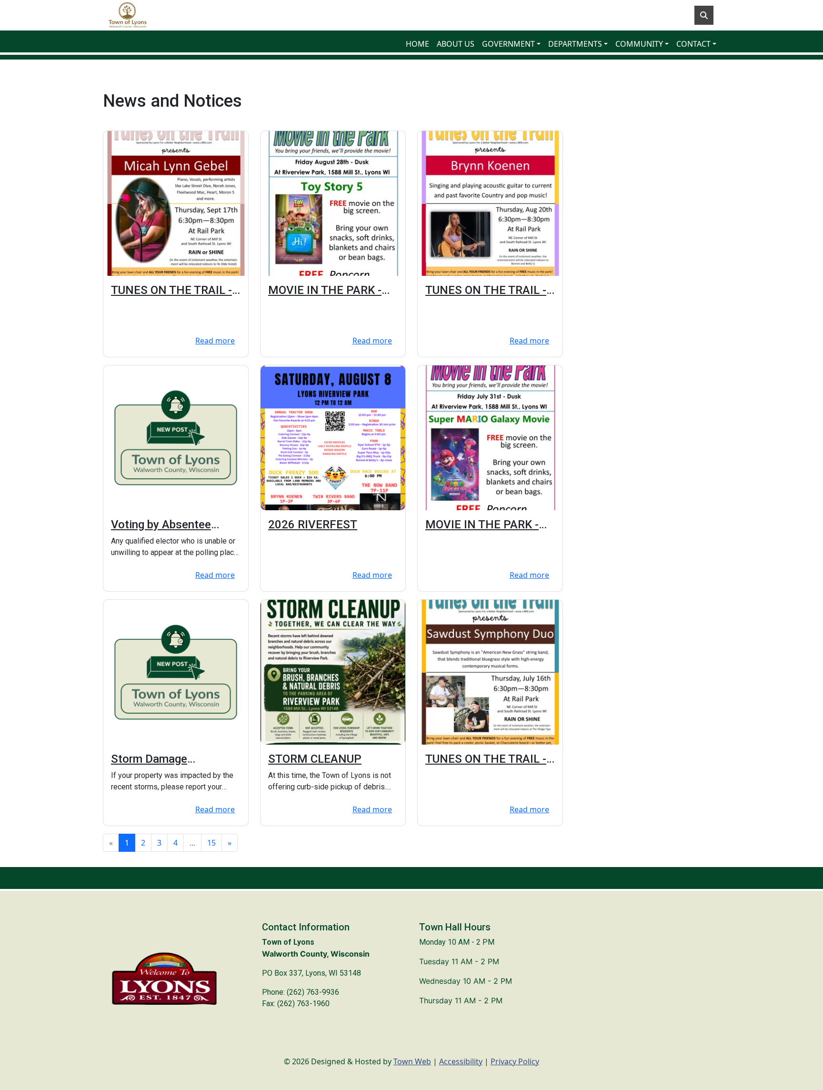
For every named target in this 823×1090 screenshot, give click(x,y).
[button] (511, 43)
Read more (215, 340)
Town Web (412, 1061)
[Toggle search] (703, 15)
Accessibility (460, 1061)
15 (211, 843)
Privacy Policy (515, 1061)
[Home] (128, 15)
